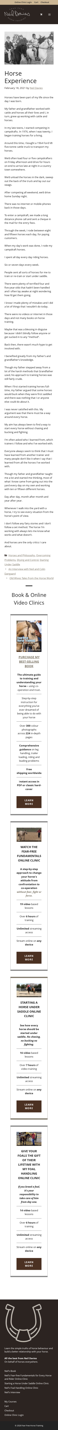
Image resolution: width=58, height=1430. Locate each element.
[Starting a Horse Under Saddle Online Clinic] (29, 1048)
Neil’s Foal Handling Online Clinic (21, 1387)
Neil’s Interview (12, 1392)
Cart (6, 1405)
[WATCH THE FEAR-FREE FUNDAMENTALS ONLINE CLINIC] (29, 896)
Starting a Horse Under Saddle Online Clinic (26, 1383)
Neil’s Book (10, 1370)
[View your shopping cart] (41, 14)
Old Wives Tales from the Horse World (32, 578)
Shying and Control (28, 560)
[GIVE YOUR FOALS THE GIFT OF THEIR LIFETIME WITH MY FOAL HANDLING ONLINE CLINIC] (29, 1201)
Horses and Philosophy (21, 555)
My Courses (10, 1401)
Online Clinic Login (14, 1414)
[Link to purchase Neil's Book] (29, 714)
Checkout (9, 1410)
